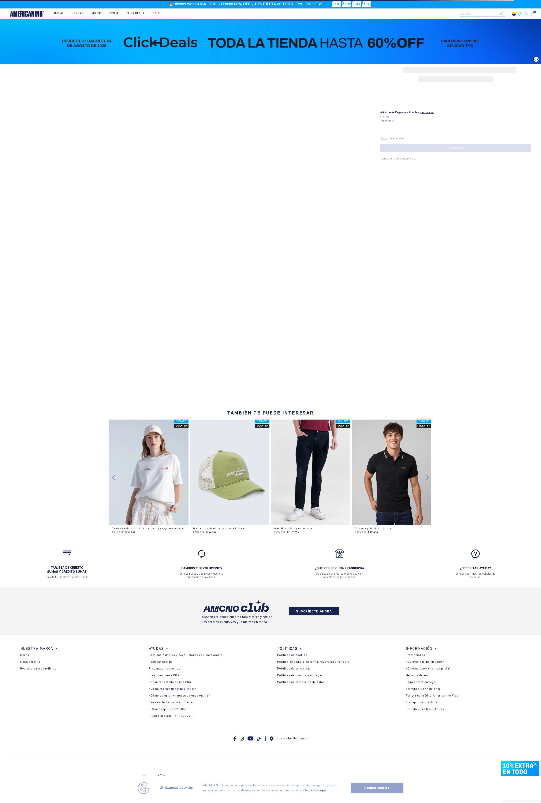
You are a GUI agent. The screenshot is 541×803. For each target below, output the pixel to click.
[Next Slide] (427, 477)
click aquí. (319, 790)
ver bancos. (427, 112)
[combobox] (483, 14)
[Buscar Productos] (505, 14)
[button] (520, 14)
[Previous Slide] (113, 477)
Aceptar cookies (376, 788)
